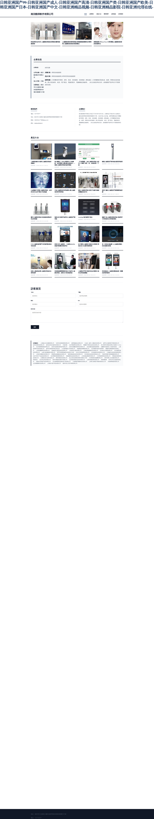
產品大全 (99, 14)
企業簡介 (91, 14)
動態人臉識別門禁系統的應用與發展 (112, 161)
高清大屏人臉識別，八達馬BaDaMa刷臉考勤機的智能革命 (65, 245)
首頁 (85, 14)
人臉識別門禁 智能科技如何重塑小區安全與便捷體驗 (88, 272)
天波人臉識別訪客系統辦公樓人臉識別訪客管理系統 (65, 191)
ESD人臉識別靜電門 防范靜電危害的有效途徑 (41, 245)
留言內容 (33, 309)
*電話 (79, 292)
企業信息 (113, 14)
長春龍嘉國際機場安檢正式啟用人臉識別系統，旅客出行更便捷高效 (65, 272)
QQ (79, 300)
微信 (32, 300)
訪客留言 (120, 14)
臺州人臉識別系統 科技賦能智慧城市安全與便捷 (41, 218)
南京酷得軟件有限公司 (42, 14)
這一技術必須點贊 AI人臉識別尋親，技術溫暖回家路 (112, 245)
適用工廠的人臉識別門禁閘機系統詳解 (112, 191)
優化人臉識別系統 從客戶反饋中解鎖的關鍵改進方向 (88, 191)
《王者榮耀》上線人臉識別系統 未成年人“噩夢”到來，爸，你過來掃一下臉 (88, 163)
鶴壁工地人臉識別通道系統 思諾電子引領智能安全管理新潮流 (112, 218)
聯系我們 (106, 14)
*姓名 (32, 292)
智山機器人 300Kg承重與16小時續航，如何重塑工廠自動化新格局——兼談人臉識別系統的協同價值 (65, 163)
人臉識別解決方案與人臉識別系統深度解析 (41, 162)
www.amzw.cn (38, 123)
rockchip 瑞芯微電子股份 (85, 217)
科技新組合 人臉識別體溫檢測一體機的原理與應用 (112, 272)
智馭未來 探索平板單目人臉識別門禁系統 (65, 218)
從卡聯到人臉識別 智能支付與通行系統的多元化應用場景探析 (88, 245)
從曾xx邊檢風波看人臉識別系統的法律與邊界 (41, 272)
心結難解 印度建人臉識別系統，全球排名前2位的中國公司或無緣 (41, 191)
